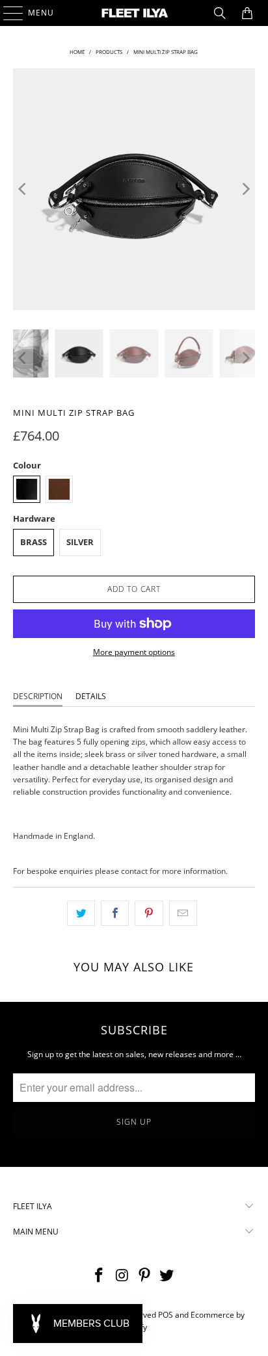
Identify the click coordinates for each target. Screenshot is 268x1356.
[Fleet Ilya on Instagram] (122, 1276)
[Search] (220, 13)
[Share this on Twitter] (81, 913)
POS (165, 1314)
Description (37, 696)
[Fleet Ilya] (134, 13)
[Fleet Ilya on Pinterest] (144, 1276)
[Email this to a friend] (183, 913)
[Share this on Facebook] (115, 913)
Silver (80, 542)
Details (90, 696)
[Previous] (22, 188)
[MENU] (7, 13)
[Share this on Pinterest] (149, 913)
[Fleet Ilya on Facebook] (99, 1276)
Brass (33, 542)
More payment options (134, 652)
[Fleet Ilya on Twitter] (167, 1276)
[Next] (245, 188)
